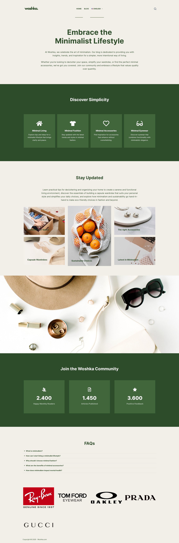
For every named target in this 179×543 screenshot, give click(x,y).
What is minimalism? (34, 451)
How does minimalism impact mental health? (44, 470)
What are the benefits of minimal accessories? (45, 465)
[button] (89, 451)
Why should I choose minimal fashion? (41, 461)
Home (79, 9)
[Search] (155, 9)
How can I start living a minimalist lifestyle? (43, 456)
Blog (86, 9)
